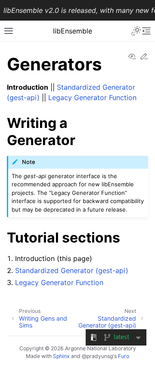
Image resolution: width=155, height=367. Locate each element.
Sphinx (61, 356)
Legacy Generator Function (92, 97)
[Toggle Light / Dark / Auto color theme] (136, 31)
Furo (123, 356)
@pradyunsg (97, 356)
